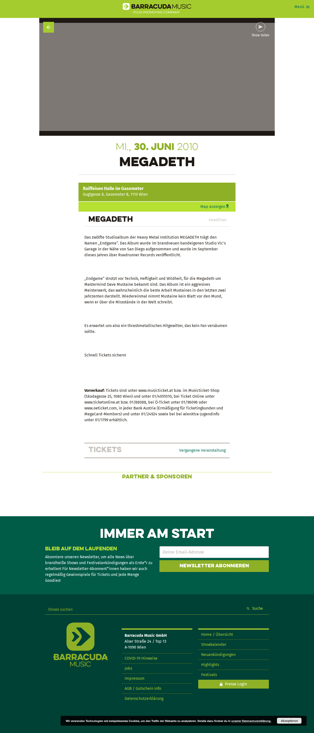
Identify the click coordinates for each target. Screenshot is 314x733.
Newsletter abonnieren (214, 566)
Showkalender (213, 644)
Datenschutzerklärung (144, 698)
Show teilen (260, 35)
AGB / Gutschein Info (143, 688)
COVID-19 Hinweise (141, 658)
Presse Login (236, 684)
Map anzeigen (212, 206)
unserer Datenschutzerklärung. (251, 721)
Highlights (210, 664)
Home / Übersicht (217, 634)
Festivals (209, 674)
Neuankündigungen (218, 654)
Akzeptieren (289, 721)
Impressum (134, 678)
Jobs (128, 668)
